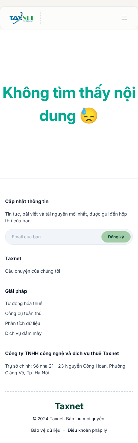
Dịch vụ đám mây (23, 333)
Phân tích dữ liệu (22, 323)
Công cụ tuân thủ (23, 313)
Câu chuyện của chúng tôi (32, 271)
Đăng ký (116, 236)
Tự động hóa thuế (23, 303)
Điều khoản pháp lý (87, 430)
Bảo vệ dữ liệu (45, 430)
